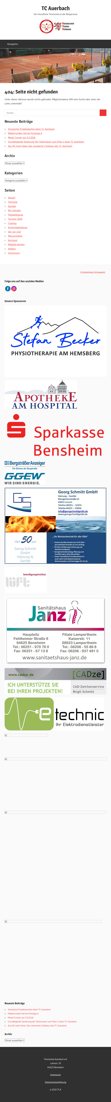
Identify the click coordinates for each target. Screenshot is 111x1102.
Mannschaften (15, 236)
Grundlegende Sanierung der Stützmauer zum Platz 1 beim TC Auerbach (46, 141)
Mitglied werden (16, 244)
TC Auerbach (55, 8)
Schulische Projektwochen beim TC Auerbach (31, 129)
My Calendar (14, 210)
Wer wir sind (14, 231)
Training (12, 223)
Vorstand (12, 240)
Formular (13, 201)
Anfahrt (12, 248)
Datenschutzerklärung (55, 1082)
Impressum (14, 253)
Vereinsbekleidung (17, 227)
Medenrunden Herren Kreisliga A (25, 133)
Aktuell (11, 197)
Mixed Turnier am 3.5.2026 (21, 137)
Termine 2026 (15, 219)
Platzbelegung (15, 214)
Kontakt (12, 206)
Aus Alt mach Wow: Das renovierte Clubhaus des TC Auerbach (40, 146)
